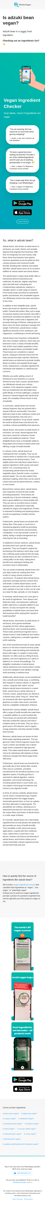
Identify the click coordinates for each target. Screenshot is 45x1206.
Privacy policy (28, 1199)
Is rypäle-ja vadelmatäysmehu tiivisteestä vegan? (21, 1144)
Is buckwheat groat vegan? (12, 1124)
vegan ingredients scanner (24, 885)
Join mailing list (24, 1173)
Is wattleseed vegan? (26, 1118)
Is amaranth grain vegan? (12, 1134)
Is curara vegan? (30, 1134)
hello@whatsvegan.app (21, 1182)
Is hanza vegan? (9, 1129)
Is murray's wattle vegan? (26, 1129)
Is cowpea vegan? (9, 1118)
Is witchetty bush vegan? (12, 1139)
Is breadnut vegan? (32, 1124)
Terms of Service (17, 1199)
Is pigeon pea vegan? (29, 1113)
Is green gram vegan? (11, 1113)
